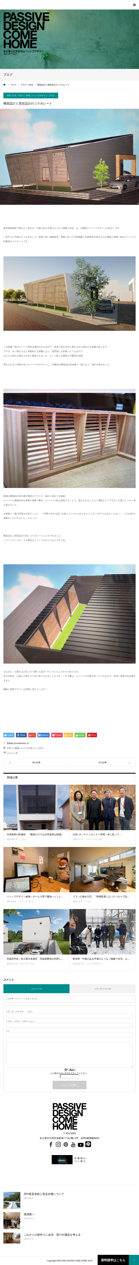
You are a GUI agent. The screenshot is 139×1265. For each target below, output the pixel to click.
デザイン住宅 (24, 95)
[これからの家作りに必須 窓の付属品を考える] (11, 1241)
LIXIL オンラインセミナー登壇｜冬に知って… (97, 834)
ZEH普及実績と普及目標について (44, 1194)
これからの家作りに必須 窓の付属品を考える (52, 1234)
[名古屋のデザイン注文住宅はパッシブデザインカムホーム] (24, 23)
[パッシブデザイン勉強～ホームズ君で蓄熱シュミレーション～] (36, 869)
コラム (23, 839)
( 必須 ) (19, 1011)
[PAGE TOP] (134, 1260)
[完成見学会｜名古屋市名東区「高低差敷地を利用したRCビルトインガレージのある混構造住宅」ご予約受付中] (36, 932)
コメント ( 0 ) (36, 988)
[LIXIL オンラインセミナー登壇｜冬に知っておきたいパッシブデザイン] (103, 807)
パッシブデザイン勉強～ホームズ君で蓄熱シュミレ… (35, 896)
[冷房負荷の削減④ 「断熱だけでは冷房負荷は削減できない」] (36, 807)
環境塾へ (29, 1214)
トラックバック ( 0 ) (102, 988)
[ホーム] (4, 84)
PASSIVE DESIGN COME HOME (72, 1260)
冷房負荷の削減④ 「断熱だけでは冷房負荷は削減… (35, 834)
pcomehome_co (21, 743)
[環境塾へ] (11, 1220)
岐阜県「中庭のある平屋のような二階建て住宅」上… (101, 958)
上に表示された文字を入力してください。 (69, 1073)
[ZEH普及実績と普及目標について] (11, 1200)
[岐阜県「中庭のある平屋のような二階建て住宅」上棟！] (103, 932)
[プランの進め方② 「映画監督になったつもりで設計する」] (103, 869)
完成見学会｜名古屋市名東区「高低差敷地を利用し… (35, 958)
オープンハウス (27, 963)
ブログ (52, 95)
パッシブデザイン (39, 95)
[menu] (134, 5)
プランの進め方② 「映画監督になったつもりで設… (101, 896)
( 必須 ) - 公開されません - (21, 1021)
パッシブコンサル (94, 839)
